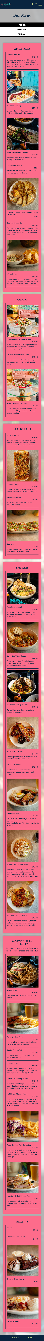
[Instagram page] (36, 4)
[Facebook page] (32, 4)
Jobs (30, 1338)
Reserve (15, 1338)
